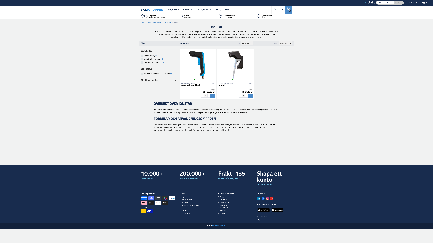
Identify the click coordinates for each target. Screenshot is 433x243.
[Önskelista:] (281, 10)
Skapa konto (413, 2)
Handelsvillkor (224, 202)
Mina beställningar (187, 200)
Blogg (218, 9)
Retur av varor (185, 208)
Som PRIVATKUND (385, 2)
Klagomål (184, 211)
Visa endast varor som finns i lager (158, 73)
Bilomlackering (150, 55)
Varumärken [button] (204, 9)
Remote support (186, 213)
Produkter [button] (173, 9)
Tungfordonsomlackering (154, 62)
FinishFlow (223, 213)
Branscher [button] (188, 9)
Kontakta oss (224, 205)
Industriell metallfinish (153, 59)
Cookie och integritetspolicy (190, 205)
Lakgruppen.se (261, 220)
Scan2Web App (224, 208)
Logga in (184, 197)
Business (398, 2)
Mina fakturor (185, 202)
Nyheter (229, 9)
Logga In (424, 2)
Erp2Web (223, 211)
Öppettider (223, 200)
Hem (142, 23)
